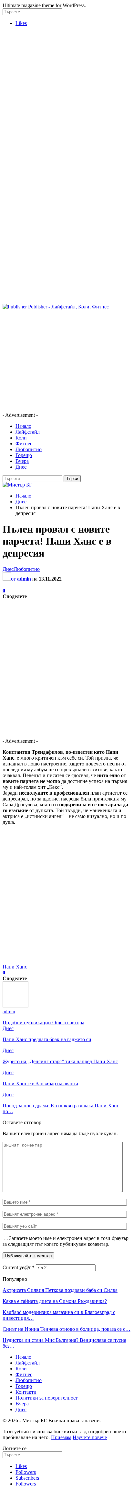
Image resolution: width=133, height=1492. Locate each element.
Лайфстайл (27, 432)
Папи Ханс (15, 966)
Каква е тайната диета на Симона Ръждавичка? (55, 1301)
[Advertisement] (66, 98)
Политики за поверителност (46, 1398)
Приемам (61, 1437)
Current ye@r (19, 1267)
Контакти (25, 1392)
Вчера (22, 461)
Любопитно (28, 449)
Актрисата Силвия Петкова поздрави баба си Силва (60, 1290)
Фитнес (23, 443)
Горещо (23, 455)
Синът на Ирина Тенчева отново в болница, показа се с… (66, 1329)
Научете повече (90, 1437)
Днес (20, 467)
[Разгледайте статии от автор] (15, 1005)
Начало (23, 426)
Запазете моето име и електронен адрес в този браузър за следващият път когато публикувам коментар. (65, 1241)
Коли (21, 437)
